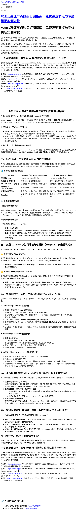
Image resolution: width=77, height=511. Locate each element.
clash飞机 (20, 2)
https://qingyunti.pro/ (14, 74)
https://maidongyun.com (15, 84)
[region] (38, 186)
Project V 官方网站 (34, 506)
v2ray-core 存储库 (31, 508)
